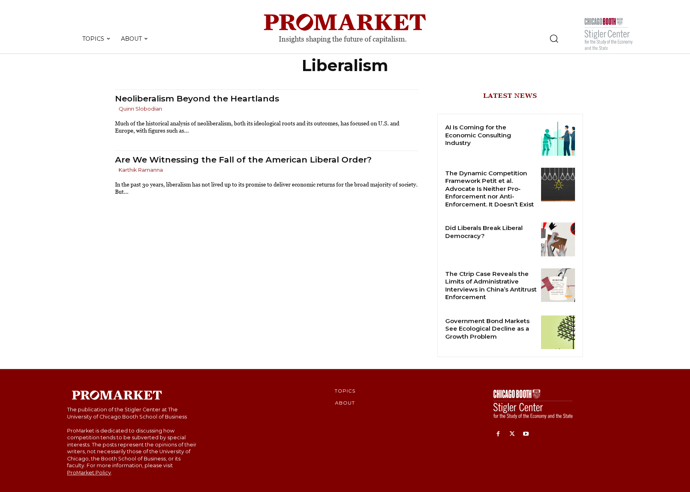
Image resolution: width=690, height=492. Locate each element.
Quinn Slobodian (140, 108)
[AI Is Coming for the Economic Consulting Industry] (558, 139)
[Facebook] (498, 434)
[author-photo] (116, 109)
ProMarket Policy (89, 473)
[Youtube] (526, 434)
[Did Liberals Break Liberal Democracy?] (558, 239)
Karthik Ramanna (141, 170)
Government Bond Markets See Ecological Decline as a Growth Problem (487, 328)
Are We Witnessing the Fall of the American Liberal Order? (243, 160)
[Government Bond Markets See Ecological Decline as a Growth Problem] (558, 332)
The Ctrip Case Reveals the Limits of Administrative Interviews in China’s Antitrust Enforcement (491, 285)
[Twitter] (512, 434)
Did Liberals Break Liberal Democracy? (484, 232)
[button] (553, 38)
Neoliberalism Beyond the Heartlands (197, 98)
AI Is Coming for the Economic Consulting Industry (478, 135)
